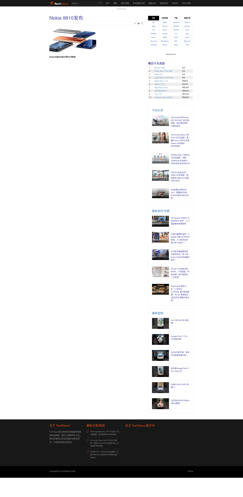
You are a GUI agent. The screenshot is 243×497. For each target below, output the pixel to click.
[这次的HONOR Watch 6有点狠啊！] (160, 403)
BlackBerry (165, 41)
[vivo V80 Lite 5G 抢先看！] (160, 323)
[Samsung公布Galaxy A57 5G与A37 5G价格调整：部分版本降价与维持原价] (160, 120)
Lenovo (153, 37)
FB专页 (175, 3)
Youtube (186, 3)
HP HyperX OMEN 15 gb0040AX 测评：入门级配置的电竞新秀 (180, 221)
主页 (107, 3)
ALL (153, 22)
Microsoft (187, 41)
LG (176, 34)
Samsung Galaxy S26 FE (164, 97)
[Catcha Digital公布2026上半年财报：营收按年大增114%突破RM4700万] (160, 175)
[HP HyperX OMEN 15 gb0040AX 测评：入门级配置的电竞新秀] (160, 221)
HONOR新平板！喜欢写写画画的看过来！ (180, 353)
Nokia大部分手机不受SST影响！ (63, 56)
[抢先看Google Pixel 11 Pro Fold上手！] (160, 371)
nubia (187, 37)
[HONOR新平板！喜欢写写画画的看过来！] (160, 355)
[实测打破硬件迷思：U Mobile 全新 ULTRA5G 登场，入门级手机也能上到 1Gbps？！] (160, 237)
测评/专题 (125, 3)
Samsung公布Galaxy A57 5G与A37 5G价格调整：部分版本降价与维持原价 (180, 121)
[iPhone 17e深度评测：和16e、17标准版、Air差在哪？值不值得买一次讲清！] (160, 272)
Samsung (176, 22)
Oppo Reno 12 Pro (161, 88)
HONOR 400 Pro (161, 91)
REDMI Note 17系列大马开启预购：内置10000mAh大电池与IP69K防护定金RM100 (104, 455)
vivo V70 (158, 94)
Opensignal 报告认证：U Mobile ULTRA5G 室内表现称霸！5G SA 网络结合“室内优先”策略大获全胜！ (180, 293)
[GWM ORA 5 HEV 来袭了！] (160, 387)
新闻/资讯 (164, 3)
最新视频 (157, 313)
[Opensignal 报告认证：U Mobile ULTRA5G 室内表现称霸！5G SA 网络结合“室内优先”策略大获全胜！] (160, 289)
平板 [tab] (175, 18)
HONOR (176, 26)
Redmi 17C (159, 74)
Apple (165, 22)
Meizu (165, 45)
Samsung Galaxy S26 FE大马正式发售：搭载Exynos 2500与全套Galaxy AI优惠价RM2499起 (180, 140)
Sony (187, 30)
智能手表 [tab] (187, 18)
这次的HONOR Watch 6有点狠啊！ (180, 402)
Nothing (154, 45)
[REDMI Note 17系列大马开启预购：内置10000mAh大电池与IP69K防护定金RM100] (160, 158)
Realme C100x (160, 68)
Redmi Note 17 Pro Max (163, 71)
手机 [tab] (153, 18)
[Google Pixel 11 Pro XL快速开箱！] (160, 339)
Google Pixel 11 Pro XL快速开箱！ (179, 337)
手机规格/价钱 (139, 3)
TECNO (176, 30)
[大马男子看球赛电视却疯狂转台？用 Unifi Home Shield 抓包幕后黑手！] (160, 254)
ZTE (187, 45)
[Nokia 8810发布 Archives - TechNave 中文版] (58, 3)
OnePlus (154, 34)
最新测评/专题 (160, 211)
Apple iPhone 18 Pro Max (164, 78)
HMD (165, 37)
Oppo (154, 26)
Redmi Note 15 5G (161, 81)
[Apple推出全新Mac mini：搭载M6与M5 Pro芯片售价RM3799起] (160, 192)
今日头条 (157, 110)
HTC (176, 41)
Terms (190, 471)
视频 (115, 3)
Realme (187, 26)
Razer (176, 45)
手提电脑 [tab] (165, 18)
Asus (187, 34)
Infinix (165, 30)
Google (164, 34)
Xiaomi (164, 26)
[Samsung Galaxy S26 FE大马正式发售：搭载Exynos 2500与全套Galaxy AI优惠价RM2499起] (160, 137)
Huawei (187, 22)
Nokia (176, 37)
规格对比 (152, 3)
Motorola (153, 41)
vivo (153, 30)
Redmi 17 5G (159, 84)
